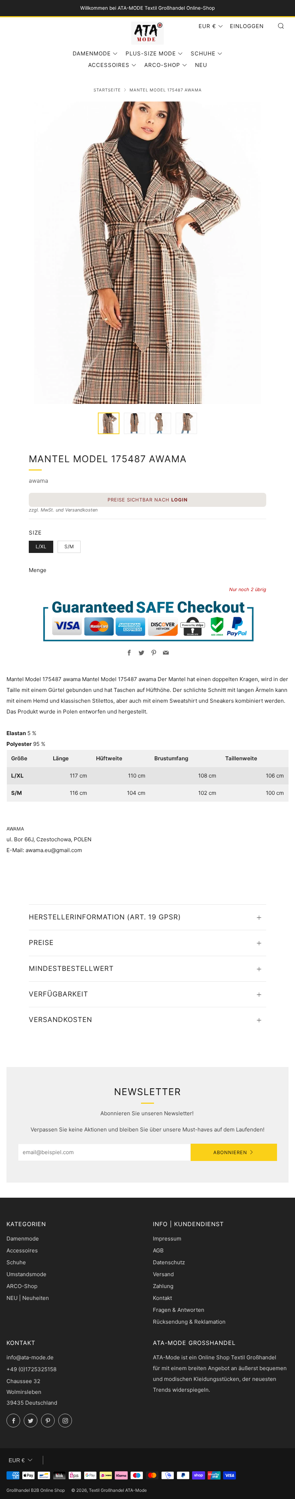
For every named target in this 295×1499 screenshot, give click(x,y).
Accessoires (109, 65)
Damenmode (92, 53)
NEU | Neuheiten (27, 1298)
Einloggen (247, 26)
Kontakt (162, 1298)
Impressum (167, 1238)
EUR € (207, 26)
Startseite (107, 90)
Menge (37, 570)
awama (38, 480)
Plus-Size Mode (151, 53)
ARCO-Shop (162, 65)
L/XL (41, 546)
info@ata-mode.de (30, 1357)
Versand (163, 1274)
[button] (108, 423)
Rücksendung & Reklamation (189, 1321)
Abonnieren (230, 1152)
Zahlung (163, 1286)
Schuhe (203, 53)
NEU (201, 65)
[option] (147, 253)
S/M (69, 546)
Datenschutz (169, 1262)
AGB (158, 1250)
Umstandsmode (26, 1274)
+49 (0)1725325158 (31, 1369)
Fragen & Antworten (178, 1309)
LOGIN (179, 500)
